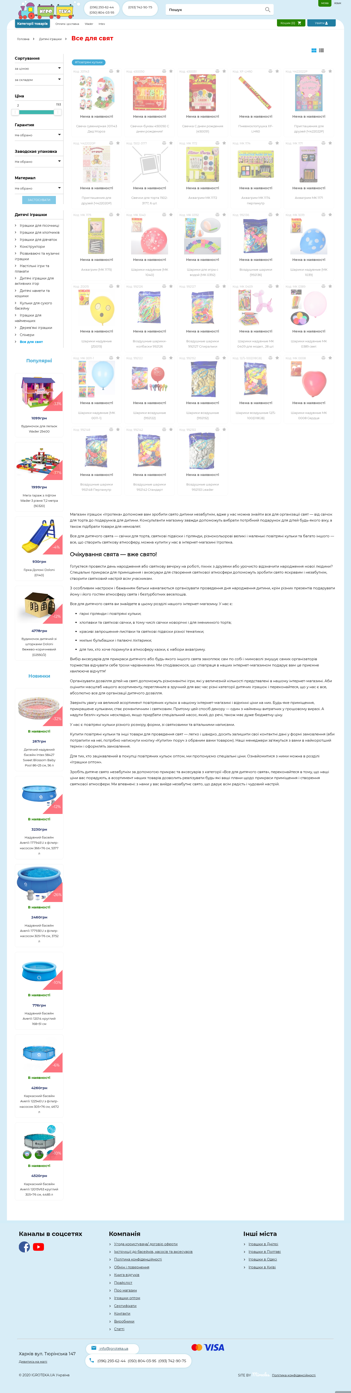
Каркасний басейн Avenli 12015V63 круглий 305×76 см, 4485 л (39, 1189)
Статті (119, 1329)
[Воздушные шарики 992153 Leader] (202, 451)
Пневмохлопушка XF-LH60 (255, 128)
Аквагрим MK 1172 (202, 198)
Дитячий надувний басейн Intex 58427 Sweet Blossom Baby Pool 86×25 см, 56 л (39, 757)
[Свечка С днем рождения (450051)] (202, 92)
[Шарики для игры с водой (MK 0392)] (202, 235)
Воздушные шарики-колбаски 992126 (150, 343)
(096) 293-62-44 (102, 7)
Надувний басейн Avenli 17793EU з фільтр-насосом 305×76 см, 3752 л (39, 933)
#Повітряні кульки (88, 62)
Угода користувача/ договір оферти (146, 1244)
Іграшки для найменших (28, 318)
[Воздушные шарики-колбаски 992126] (149, 307)
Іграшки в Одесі (263, 1259)
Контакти (122, 1313)
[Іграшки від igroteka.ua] (49, 18)
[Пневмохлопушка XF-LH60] (256, 92)
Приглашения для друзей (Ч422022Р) (309, 128)
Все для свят (31, 342)
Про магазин (125, 1290)
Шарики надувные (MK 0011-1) (96, 415)
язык (337, 3)
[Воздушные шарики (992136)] (256, 235)
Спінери (26, 335)
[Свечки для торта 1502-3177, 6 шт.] (149, 164)
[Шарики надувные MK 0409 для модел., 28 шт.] (256, 307)
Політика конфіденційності (138, 1259)
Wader (89, 24)
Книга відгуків (126, 1275)
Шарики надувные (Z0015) (96, 343)
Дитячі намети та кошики (32, 293)
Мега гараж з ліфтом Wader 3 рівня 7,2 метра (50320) (39, 500)
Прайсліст (123, 1283)
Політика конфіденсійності (294, 1375)
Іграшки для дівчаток (38, 239)
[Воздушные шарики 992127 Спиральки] (202, 307)
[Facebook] (25, 1251)
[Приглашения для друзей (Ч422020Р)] (96, 164)
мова (325, 3)
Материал (25, 178)
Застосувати (39, 200)
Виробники (124, 1321)
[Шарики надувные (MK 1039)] (309, 235)
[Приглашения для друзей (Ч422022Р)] (309, 92)
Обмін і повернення (131, 1267)
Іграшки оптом (127, 1298)
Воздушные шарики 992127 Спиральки (202, 343)
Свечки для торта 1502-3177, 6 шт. (149, 200)
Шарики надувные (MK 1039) (308, 272)
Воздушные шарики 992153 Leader (202, 486)
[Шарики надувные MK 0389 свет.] (309, 307)
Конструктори (32, 246)
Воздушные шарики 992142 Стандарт (149, 486)
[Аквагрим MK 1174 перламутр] (256, 164)
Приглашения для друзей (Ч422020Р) (96, 200)
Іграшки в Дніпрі (263, 1244)
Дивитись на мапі (33, 1361)
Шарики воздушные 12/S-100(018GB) (256, 415)
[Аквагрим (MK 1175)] (96, 235)
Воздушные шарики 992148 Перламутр (96, 486)
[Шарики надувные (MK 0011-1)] (96, 379)
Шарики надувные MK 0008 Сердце (309, 415)
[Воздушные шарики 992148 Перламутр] (96, 451)
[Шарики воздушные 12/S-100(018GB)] (256, 379)
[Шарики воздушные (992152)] (202, 379)
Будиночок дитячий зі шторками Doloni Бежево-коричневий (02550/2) (39, 646)
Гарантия (24, 125)
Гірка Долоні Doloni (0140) (39, 572)
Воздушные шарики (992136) (255, 272)
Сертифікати (125, 1306)
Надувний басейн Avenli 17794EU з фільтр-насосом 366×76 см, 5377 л (39, 845)
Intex (102, 24)
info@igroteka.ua (114, 1348)
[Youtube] (39, 1251)
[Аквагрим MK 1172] (202, 164)
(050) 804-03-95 (102, 12)
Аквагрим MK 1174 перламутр (255, 200)
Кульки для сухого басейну (33, 306)
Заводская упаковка (36, 151)
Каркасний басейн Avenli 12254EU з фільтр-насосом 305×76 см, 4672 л (39, 1103)
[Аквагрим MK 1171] (309, 164)
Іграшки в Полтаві (265, 1252)
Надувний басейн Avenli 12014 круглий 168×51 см (39, 1018)
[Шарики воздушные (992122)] (149, 379)
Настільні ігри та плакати (32, 268)
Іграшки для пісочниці (39, 225)
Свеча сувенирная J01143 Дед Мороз (96, 128)
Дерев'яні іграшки (35, 328)
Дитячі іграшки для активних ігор (34, 281)
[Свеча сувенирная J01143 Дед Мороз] (96, 92)
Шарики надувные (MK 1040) (149, 272)
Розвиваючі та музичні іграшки (37, 256)
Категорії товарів (32, 23)
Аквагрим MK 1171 (309, 198)
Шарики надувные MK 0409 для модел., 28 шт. (255, 343)
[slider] (15, 112)
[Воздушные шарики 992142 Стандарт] (149, 451)
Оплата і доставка (67, 24)
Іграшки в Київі (262, 1267)
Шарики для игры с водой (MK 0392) (202, 272)
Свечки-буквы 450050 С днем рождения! (149, 128)
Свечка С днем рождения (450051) (202, 128)
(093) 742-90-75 (140, 7)
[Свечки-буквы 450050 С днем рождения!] (149, 92)
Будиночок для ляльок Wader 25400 (39, 428)
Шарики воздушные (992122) (149, 415)
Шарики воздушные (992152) (202, 415)
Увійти (320, 23)
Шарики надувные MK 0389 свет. (309, 343)
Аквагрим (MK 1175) (96, 269)
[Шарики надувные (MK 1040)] (149, 235)
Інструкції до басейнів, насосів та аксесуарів (153, 1252)
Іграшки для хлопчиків (39, 232)
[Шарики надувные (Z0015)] (96, 307)
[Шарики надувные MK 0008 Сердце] (309, 379)
